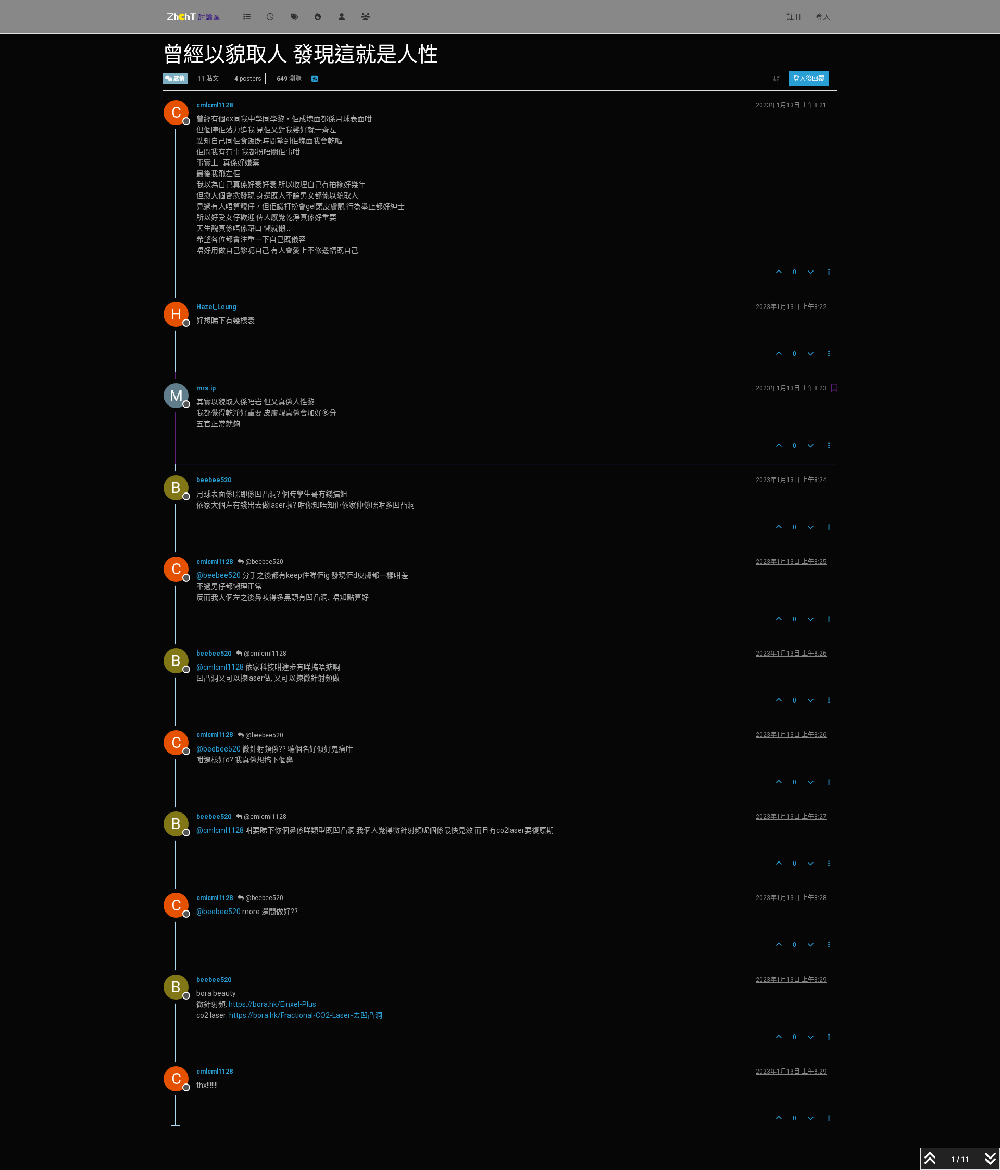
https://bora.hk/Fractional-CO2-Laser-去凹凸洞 (305, 1015)
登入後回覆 (808, 78)
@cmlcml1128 (264, 653)
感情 (178, 78)
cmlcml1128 (214, 105)
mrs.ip (206, 388)
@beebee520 (263, 561)
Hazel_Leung (216, 307)
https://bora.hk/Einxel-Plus (272, 1004)
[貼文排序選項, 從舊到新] (776, 78)
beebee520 (213, 480)
